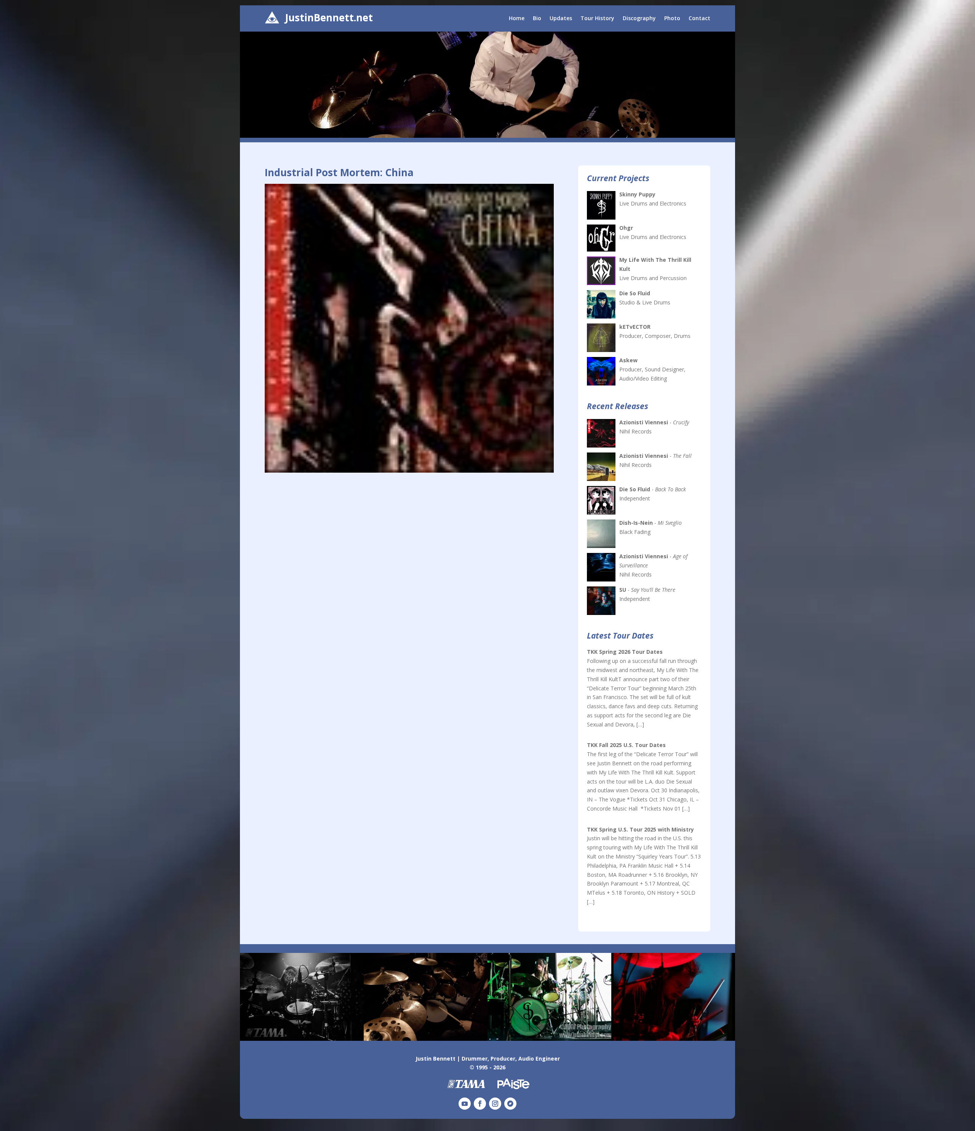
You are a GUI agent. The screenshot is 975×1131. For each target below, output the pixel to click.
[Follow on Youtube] (465, 1104)
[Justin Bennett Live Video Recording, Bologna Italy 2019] (426, 1038)
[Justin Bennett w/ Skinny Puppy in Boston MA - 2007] (673, 1038)
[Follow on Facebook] (480, 1104)
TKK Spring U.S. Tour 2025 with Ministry (640, 829)
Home (516, 19)
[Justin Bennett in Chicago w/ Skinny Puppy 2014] (549, 1038)
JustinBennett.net (329, 17)
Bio (537, 19)
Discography (639, 19)
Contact (699, 19)
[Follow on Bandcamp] (510, 1104)
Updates (561, 19)
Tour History (597, 19)
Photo (672, 19)
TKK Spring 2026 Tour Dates (625, 651)
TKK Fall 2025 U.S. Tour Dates (626, 745)
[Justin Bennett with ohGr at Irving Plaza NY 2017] (302, 1038)
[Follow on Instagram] (495, 1104)
